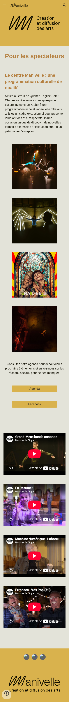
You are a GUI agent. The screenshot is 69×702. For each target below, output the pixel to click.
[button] (4, 5)
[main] (34, 56)
